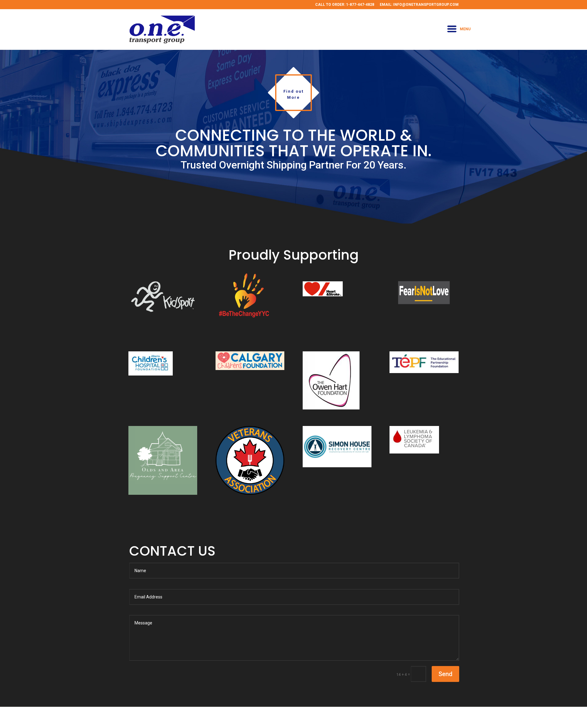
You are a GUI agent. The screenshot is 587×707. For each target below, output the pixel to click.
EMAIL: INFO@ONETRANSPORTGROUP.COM (419, 5)
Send (445, 674)
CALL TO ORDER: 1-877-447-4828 (344, 5)
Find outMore (293, 94)
